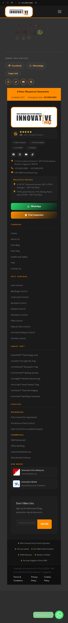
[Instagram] (8, 3)
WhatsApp (38, 65)
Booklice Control (18, 303)
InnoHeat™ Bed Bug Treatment (25, 396)
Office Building (18, 445)
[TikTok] (3, 3)
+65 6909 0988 (27, 3)
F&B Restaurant (18, 440)
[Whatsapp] (59, 615)
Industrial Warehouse (21, 451)
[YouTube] (12, 3)
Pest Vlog (15, 250)
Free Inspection (35, 215)
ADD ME (44, 524)
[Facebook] (13, 154)
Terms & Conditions (18, 579)
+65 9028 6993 (49, 97)
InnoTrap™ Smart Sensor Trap (25, 384)
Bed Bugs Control (19, 291)
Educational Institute (21, 457)
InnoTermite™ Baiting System (25, 372)
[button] (59, 11)
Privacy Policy (34, 579)
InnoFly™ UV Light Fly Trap (23, 361)
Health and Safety (19, 256)
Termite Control (18, 338)
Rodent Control (18, 308)
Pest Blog (15, 245)
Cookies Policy (47, 579)
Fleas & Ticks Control (20, 326)
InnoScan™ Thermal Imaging (24, 390)
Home (14, 233)
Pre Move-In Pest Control (23, 423)
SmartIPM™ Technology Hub (24, 355)
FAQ (13, 262)
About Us (15, 239)
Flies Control (17, 320)
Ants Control (17, 285)
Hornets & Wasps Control (23, 332)
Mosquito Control (19, 314)
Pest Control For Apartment (24, 417)
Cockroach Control (19, 297)
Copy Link (13, 73)
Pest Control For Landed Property (27, 429)
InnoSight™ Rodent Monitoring (25, 378)
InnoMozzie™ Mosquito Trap (24, 366)
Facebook (17, 65)
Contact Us (16, 268)
